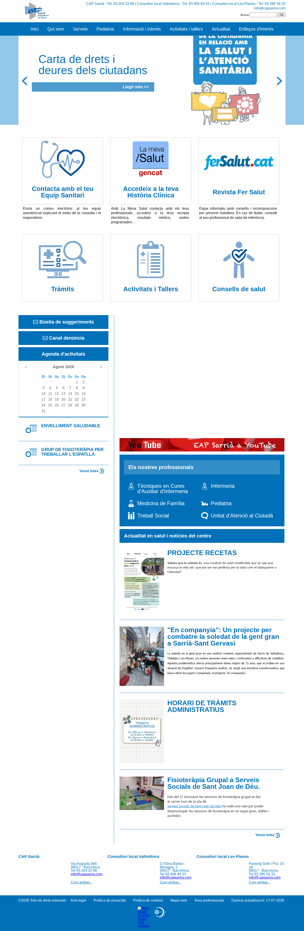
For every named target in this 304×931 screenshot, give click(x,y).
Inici (35, 29)
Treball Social (153, 516)
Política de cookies (148, 900)
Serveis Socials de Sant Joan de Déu (194, 806)
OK (282, 14)
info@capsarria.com (270, 8)
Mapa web (178, 900)
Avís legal (78, 900)
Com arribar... (81, 882)
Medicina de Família (160, 503)
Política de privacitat (110, 900)
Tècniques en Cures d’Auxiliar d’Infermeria (162, 488)
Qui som (55, 29)
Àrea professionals (209, 900)
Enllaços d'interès (256, 29)
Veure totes (89, 471)
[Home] (35, 11)
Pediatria (105, 29)
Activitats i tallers (186, 29)
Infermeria (223, 486)
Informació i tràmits (142, 29)
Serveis (80, 29)
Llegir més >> (136, 87)
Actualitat (221, 29)
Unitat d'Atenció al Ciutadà (242, 516)
